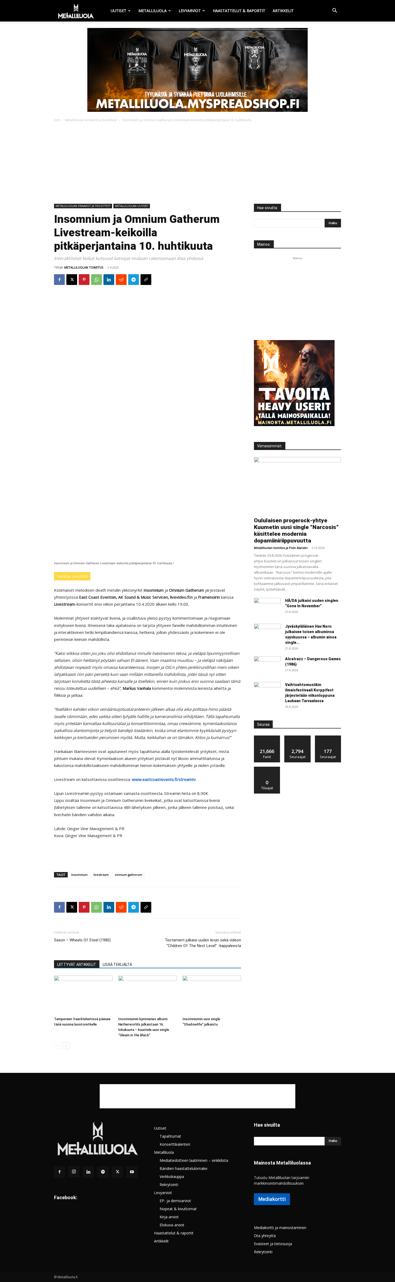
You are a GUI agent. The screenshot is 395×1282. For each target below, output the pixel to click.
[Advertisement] (197, 163)
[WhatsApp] (96, 279)
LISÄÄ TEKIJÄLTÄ (117, 964)
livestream (101, 875)
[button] (334, 11)
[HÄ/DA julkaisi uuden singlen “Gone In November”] (267, 607)
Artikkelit (283, 10)
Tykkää (267, 737)
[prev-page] (57, 1045)
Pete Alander (298, 548)
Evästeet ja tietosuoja (273, 1243)
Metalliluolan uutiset (131, 206)
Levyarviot (190, 10)
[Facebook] (59, 279)
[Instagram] (74, 1171)
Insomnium (79, 875)
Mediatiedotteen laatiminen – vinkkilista (194, 1160)
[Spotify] (103, 1172)
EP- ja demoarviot (175, 1200)
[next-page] (66, 1045)
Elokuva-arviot (172, 1224)
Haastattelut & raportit (239, 10)
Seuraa (297, 737)
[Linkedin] (108, 279)
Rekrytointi (169, 1184)
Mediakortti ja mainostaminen (280, 1227)
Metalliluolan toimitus (83, 267)
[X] (71, 279)
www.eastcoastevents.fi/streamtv (164, 779)
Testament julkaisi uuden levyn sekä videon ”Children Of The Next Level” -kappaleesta (203, 943)
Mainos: (264, 244)
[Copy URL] (146, 279)
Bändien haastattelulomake (183, 1168)
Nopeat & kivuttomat (178, 1208)
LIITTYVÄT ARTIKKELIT (76, 964)
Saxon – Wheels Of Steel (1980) (82, 940)
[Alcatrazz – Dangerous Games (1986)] (267, 665)
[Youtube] (132, 1172)
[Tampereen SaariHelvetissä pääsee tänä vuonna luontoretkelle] (83, 995)
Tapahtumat (170, 1136)
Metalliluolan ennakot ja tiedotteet (91, 120)
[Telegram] (133, 279)
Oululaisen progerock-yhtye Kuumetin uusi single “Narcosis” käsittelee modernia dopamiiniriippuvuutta (296, 530)
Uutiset (118, 10)
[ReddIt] (121, 279)
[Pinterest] (84, 279)
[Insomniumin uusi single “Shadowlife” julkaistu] (211, 995)
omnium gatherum (128, 875)
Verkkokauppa (172, 1176)
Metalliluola (152, 10)
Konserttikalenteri (175, 1144)
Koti (57, 120)
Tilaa (267, 769)
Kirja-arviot (169, 1216)
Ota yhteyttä (265, 1235)
